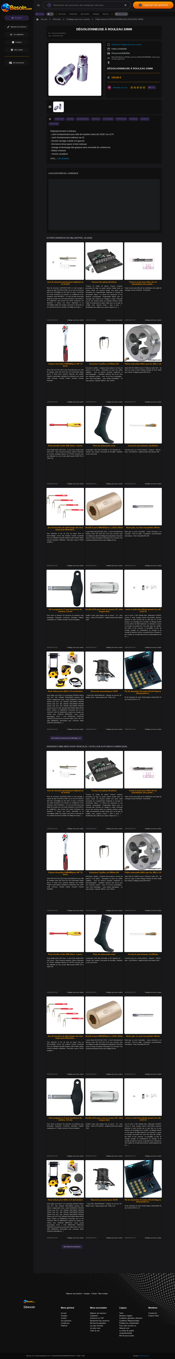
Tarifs (121, 1313)
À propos (17, 42)
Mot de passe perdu (126, 1336)
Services (106, 14)
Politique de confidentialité (129, 1323)
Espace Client (153, 1316)
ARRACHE (133, 119)
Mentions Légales (125, 1316)
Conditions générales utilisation (130, 1318)
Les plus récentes (96, 1326)
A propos (87, 1294)
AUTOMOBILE (108, 119)
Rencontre (62, 14)
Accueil (41, 19)
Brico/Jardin (85, 14)
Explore (40, 14)
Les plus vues (95, 1328)
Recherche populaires (98, 1323)
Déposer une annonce (153, 5)
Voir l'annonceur (16, 63)
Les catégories (17, 34)
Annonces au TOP (97, 1318)
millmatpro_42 (120, 87)
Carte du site (95, 1331)
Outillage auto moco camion (78, 19)
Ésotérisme (73, 14)
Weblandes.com (144, 1355)
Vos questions (66, 1321)
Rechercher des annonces (99, 1321)
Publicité (64, 1326)
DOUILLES (144, 119)
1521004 (70, 119)
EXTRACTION (121, 119)
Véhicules (57, 19)
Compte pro (65, 1323)
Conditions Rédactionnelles (129, 1321)
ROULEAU (95, 119)
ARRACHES (54, 124)
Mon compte (121, 14)
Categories (94, 1316)
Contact (94, 1294)
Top (50, 14)
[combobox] (82, 5)
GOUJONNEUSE (83, 119)
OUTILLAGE (59, 119)
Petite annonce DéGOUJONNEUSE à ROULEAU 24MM (119, 19)
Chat (152, 87)
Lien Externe (63, 158)
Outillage (96, 14)
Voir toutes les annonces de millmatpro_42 (66, 738)
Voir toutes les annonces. (72, 1247)
